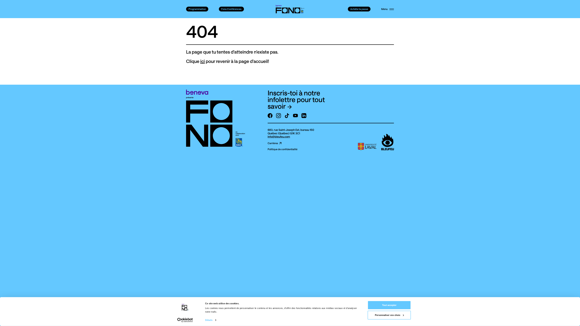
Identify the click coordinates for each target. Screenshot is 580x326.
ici (202, 61)
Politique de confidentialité (282, 149)
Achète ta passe (359, 9)
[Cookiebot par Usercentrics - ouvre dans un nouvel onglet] (185, 320)
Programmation (197, 9)
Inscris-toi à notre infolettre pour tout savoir (296, 99)
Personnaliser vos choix (387, 315)
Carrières (273, 143)
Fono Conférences (231, 9)
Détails (209, 320)
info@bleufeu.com (279, 136)
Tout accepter (389, 305)
